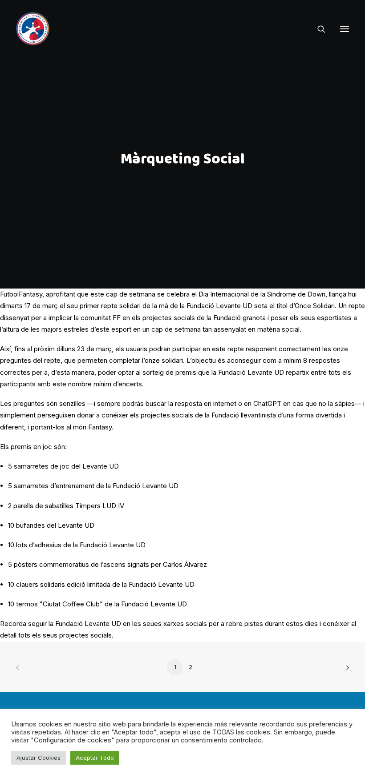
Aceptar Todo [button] (95, 757)
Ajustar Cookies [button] (38, 757)
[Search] (317, 29)
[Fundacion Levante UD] (32, 28)
